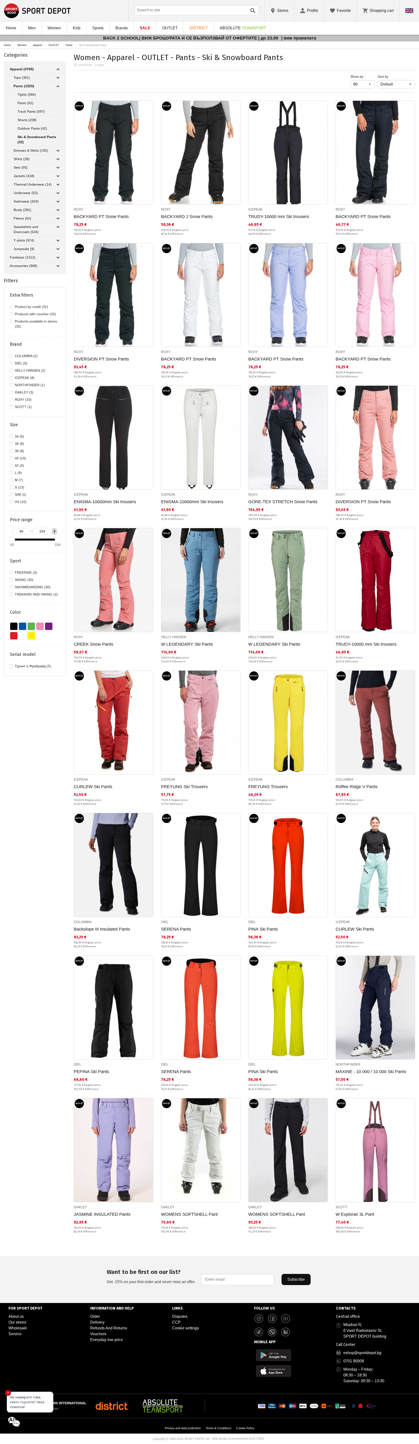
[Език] (409, 10)
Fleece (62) (22, 218)
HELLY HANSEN (173, 637)
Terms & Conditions (218, 1428)
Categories (16, 55)
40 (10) (20, 458)
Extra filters (21, 295)
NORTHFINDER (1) (30, 385)
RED (14, 636)
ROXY (78, 209)
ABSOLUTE (243, 28)
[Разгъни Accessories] (58, 266)
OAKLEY (80, 1207)
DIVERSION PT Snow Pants (101, 359)
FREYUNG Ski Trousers (184, 786)
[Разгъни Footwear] (58, 257)
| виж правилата (298, 38)
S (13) (19, 487)
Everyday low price (106, 1340)
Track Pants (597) (31, 111)
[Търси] (252, 10)
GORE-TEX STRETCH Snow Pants (282, 501)
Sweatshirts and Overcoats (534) (26, 229)
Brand (16, 344)
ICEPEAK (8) (24, 378)
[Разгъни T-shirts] (58, 240)
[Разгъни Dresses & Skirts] (58, 151)
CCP (176, 1322)
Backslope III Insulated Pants (102, 929)
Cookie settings (185, 1328)
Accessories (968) (23, 266)
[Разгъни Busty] (58, 210)
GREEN (31, 626)
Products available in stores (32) (36, 323)
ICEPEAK (255, 209)
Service (15, 1334)
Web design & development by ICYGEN (238, 1438)
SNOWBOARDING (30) (32, 587)
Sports (98, 28)
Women (54, 28)
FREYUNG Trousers (268, 786)
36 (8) (19, 444)
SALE (145, 28)
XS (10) (20, 502)
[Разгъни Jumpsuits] (58, 249)
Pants (69, 45)
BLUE (22, 626)
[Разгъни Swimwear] (58, 201)
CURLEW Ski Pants (93, 786)
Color (15, 612)
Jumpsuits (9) (24, 249)
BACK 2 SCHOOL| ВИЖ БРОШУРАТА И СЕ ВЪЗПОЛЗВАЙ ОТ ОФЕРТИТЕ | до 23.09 (191, 38)
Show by (362, 76)
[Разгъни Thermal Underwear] (58, 184)
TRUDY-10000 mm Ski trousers (278, 216)
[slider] (12, 539)
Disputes (179, 1316)
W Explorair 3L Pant (355, 1214)
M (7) (19, 480)
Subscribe (296, 1279)
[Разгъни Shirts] (58, 159)
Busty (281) (22, 210)
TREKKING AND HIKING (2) (36, 594)
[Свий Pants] (58, 86)
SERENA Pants (176, 929)
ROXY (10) (23, 399)
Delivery (97, 1322)
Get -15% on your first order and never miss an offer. (151, 1276)
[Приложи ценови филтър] (54, 531)
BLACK (14, 626)
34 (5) (19, 436)
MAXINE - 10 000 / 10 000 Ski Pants (371, 1071)
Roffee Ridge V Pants (357, 786)
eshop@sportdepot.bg (362, 1353)
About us (16, 1316)
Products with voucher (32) (35, 314)
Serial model (23, 654)
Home (11, 28)
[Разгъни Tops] (58, 78)
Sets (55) (21, 167)
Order (95, 1316)
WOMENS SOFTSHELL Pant (189, 1214)
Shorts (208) (27, 120)
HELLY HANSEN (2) (30, 370)
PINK (40, 626)
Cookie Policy (245, 1428)
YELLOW (31, 636)
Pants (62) (25, 103)
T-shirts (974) (24, 240)
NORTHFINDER (348, 1064)
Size (14, 424)
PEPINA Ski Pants (91, 1071)
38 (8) (19, 451)
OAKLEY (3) (24, 392)
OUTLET (170, 28)
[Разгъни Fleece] (58, 218)
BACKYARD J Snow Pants (187, 216)
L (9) (18, 473)
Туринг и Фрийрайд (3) (33, 666)
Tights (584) (26, 94)
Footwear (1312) (22, 257)
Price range (21, 519)
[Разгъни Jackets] (58, 176)
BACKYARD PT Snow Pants (101, 216)
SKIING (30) (24, 580)
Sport (15, 561)
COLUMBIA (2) (26, 356)
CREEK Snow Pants (93, 644)
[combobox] (196, 10)
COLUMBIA (344, 779)
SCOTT (341, 1207)
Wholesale (17, 1328)
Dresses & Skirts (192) (31, 150)
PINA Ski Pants (263, 929)
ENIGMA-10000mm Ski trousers (105, 501)
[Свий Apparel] (58, 69)
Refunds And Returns (108, 1328)
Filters (11, 280)
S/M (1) (20, 494)
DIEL (165, 922)
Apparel (37, 45)
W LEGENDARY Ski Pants (187, 644)
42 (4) (19, 465)
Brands (121, 28)
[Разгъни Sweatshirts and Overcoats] (58, 227)
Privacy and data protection (183, 1428)
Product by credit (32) (31, 307)
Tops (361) (22, 77)
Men (32, 28)
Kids (77, 28)
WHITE (22, 636)
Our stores (17, 1322)
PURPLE (49, 626)
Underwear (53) (26, 193)
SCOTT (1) (23, 407)
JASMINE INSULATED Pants (102, 1214)
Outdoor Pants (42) (32, 128)
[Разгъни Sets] (58, 168)
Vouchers (98, 1334)
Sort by (383, 76)
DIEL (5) (21, 363)
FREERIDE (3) (26, 572)
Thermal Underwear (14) (33, 184)
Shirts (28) (22, 159)
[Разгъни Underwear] (58, 193)
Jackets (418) (24, 176)
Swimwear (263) (26, 201)
